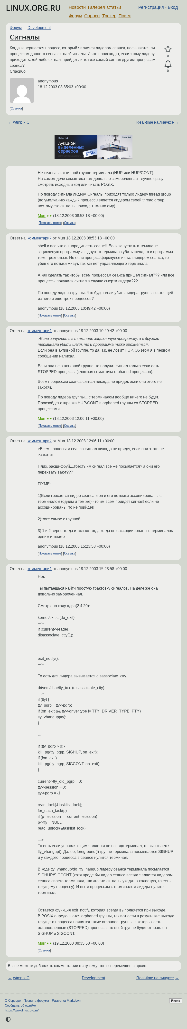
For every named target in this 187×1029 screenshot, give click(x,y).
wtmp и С (21, 122)
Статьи (114, 7)
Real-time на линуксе (155, 122)
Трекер (109, 15)
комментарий (40, 238)
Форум (75, 15)
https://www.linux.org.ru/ (22, 1010)
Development (39, 28)
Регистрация (151, 7)
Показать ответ (50, 223)
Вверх (175, 1001)
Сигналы (25, 36)
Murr (42, 216)
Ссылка (16, 108)
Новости (77, 7)
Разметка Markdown (66, 1000)
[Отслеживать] (167, 64)
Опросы (92, 15)
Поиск (125, 15)
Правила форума (36, 1000)
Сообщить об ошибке (20, 1005)
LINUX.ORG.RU (33, 7)
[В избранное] (167, 49)
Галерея (96, 7)
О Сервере (13, 1000)
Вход (173, 7)
